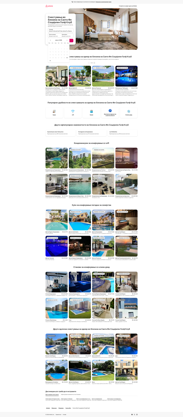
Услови (64, 414)
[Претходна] (89, 63)
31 (50, 60)
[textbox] (54, 36)
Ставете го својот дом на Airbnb (128, 6)
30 (67, 57)
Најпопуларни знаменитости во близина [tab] (71, 394)
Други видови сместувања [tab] (52, 394)
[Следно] (94, 63)
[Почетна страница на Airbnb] (49, 6)
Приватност (58, 414)
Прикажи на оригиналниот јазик (103, 2)
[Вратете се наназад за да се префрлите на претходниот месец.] (50, 40)
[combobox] (60, 31)
